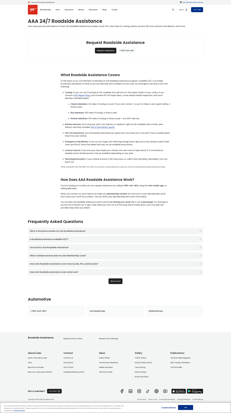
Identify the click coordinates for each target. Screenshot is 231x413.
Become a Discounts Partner (40, 372)
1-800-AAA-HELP (127, 50)
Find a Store (68, 367)
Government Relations (108, 362)
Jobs (30, 362)
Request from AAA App (108, 338)
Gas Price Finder (105, 372)
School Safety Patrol (143, 362)
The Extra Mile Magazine (180, 358)
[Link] (121, 391)
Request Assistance (105, 50)
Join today (53, 391)
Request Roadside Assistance (43, 2)
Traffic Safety (140, 358)
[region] (115, 407)
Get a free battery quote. (103, 127)
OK (185, 407)
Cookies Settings (168, 407)
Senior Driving (140, 372)
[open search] (173, 9)
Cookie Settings (197, 399)
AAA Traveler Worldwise (180, 362)
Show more (115, 281)
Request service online (73, 338)
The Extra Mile (176, 367)
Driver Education (141, 376)
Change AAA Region (183, 399)
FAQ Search (68, 362)
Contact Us (68, 358)
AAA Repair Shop (82, 95)
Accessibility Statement (167, 399)
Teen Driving (140, 367)
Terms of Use (152, 399)
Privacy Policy (141, 399)
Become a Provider (36, 367)
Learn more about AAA (37, 358)
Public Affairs (104, 358)
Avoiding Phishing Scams (74, 372)
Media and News (106, 367)
